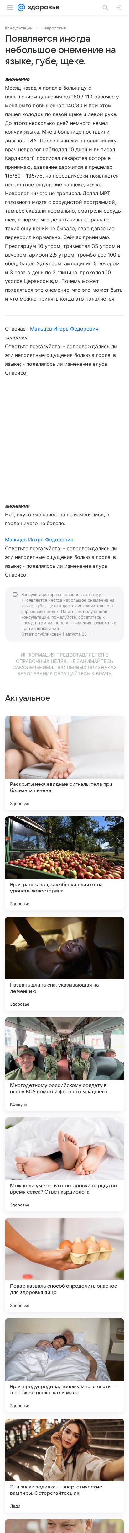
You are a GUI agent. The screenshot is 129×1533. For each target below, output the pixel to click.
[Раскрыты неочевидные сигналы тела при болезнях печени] (64, 763)
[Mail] (21, 7)
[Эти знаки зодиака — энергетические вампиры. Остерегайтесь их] (64, 1466)
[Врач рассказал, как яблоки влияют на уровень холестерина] (64, 863)
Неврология (53, 27)
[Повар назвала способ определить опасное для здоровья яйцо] (64, 1265)
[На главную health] (42, 7)
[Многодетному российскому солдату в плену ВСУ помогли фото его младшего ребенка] (64, 1064)
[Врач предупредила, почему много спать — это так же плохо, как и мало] (64, 1365)
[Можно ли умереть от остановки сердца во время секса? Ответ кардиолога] (64, 1164)
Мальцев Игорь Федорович (64, 329)
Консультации (19, 27)
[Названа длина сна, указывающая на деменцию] (64, 964)
